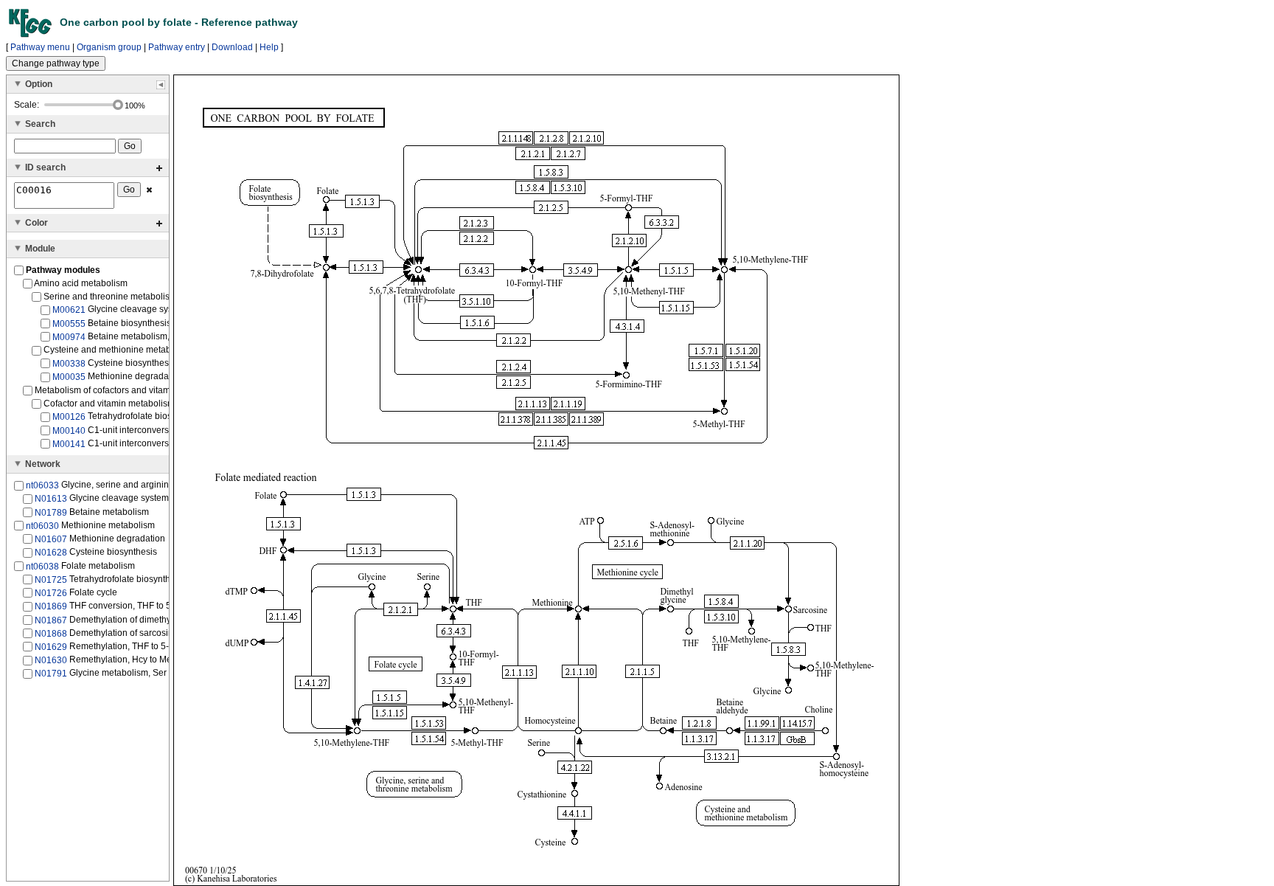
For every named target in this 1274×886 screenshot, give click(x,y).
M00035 (69, 377)
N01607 (51, 539)
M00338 (69, 364)
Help (269, 47)
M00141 (69, 444)
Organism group (109, 47)
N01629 (51, 647)
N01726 (51, 593)
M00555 (69, 323)
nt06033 (42, 485)
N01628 (51, 552)
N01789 (51, 512)
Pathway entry (176, 47)
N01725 (51, 580)
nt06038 (42, 566)
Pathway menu (40, 47)
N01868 (51, 634)
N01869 (51, 606)
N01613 (51, 499)
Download (232, 47)
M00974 (69, 337)
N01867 (51, 620)
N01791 (51, 673)
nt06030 (42, 526)
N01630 (51, 660)
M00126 (69, 417)
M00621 (69, 310)
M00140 (69, 431)
